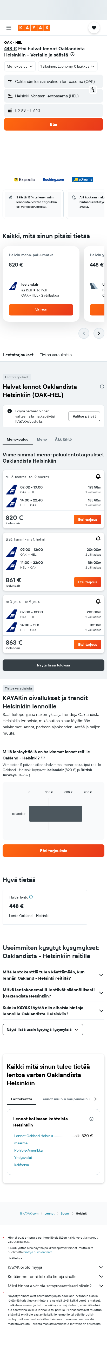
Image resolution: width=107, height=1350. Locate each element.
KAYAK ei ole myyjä (25, 1267)
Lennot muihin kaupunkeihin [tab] (66, 1099)
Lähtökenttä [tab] (21, 1099)
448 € (10, 49)
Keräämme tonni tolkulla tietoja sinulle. (42, 1276)
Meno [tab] (42, 439)
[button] (9, 27)
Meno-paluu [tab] (18, 439)
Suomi (65, 1213)
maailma (21, 1143)
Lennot (50, 1213)
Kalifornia (21, 1164)
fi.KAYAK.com (29, 1213)
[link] (53, 850)
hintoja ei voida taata (37, 1252)
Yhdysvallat (23, 1157)
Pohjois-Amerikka (28, 1150)
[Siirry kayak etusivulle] (34, 28)
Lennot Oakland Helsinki (33, 1135)
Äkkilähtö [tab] (63, 439)
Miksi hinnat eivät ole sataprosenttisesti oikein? (49, 1285)
